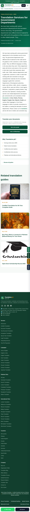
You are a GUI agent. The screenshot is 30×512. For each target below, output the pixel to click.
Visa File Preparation (5, 343)
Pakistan (3, 436)
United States (4, 443)
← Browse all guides (7, 162)
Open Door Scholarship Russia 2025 (13, 263)
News (12, 8)
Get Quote (22, 509)
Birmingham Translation (6, 423)
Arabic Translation (5, 360)
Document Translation (6, 328)
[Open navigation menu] (27, 5)
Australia (3, 445)
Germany (3, 448)
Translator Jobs (4, 482)
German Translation (5, 362)
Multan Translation (5, 394)
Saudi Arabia (3, 453)
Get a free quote (15, 127)
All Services (3, 323)
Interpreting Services (5, 340)
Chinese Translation (5, 367)
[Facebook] (2, 306)
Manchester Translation (6, 426)
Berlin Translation (5, 421)
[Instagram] (8, 306)
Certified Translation (5, 326)
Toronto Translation (5, 419)
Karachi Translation (5, 382)
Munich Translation (5, 416)
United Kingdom (4, 438)
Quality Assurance (5, 477)
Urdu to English (4, 350)
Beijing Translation (5, 409)
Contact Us (3, 485)
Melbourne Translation (6, 404)
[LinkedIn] (5, 306)
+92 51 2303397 (16, 2)
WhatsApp (8, 509)
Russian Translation (5, 365)
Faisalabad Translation (6, 387)
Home (2, 8)
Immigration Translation (6, 333)
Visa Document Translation (7, 330)
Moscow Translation (5, 406)
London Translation (5, 402)
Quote (23, 5)
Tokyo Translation (5, 414)
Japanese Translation (5, 369)
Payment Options (5, 480)
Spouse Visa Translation (6, 335)
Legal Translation (5, 338)
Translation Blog (7, 8)
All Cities (3, 377)
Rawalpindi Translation (6, 392)
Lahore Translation (5, 384)
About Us (3, 465)
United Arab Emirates (5, 450)
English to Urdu (4, 353)
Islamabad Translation (6, 379)
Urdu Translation (4, 357)
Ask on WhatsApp (15, 131)
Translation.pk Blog (7, 14)
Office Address (4, 472)
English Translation (5, 355)
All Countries (3, 433)
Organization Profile (5, 468)
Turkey (2, 455)
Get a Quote (3, 487)
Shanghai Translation (5, 411)
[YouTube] (11, 306)
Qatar (2, 458)
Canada (2, 441)
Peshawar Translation (5, 389)
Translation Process (5, 475)
